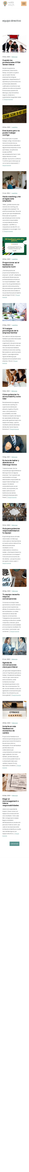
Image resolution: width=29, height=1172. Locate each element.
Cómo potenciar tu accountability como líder (11, 396)
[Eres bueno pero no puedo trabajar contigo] (14, 115)
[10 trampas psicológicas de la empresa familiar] (14, 313)
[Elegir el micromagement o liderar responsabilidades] (14, 784)
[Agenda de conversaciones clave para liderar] (14, 647)
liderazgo (14, 57)
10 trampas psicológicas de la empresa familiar (10, 330)
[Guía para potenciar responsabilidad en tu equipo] (14, 513)
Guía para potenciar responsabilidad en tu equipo (11, 530)
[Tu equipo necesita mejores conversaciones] (14, 579)
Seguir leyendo (8, 99)
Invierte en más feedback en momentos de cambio (9, 729)
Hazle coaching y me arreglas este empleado (11, 198)
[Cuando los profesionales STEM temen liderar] (14, 45)
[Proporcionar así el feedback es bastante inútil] (14, 247)
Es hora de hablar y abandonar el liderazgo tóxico (10, 462)
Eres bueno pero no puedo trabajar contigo (11, 132)
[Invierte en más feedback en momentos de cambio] (14, 711)
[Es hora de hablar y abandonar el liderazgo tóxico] (14, 445)
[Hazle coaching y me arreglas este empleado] (14, 181)
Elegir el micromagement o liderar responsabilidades (10, 802)
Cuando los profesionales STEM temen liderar (11, 62)
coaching (14, 127)
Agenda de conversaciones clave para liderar (10, 664)
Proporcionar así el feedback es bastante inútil (10, 264)
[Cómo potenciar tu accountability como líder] (14, 379)
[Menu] (24, 3)
